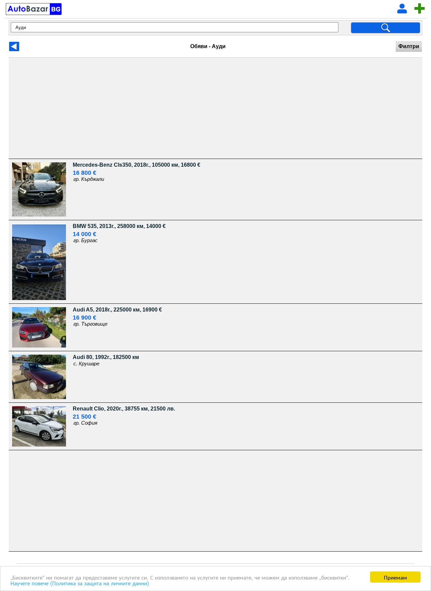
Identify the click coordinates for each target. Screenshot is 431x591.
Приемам (395, 577)
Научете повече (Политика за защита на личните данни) (79, 583)
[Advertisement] (211, 108)
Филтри (408, 46)
